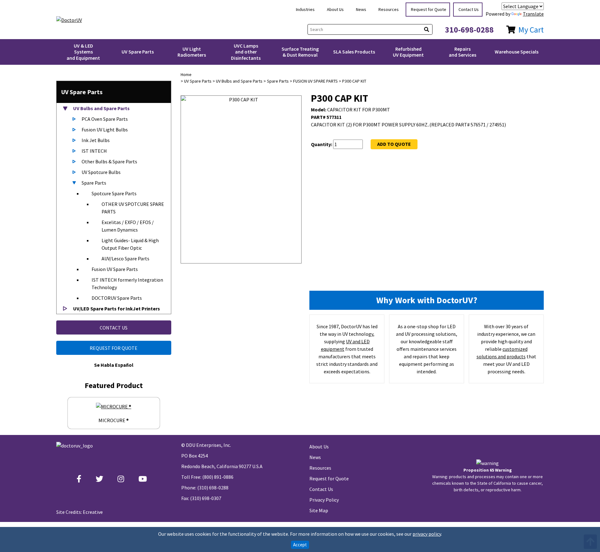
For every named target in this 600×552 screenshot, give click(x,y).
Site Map (318, 510)
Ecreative (93, 512)
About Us (335, 9)
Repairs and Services (462, 52)
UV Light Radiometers (192, 52)
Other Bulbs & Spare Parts (109, 161)
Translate (533, 14)
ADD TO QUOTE (394, 144)
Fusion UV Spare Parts (115, 269)
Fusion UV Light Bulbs (105, 129)
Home (186, 74)
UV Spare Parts (138, 52)
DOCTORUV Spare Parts (117, 298)
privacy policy (426, 534)
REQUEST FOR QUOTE (114, 348)
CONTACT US (114, 328)
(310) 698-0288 (212, 487)
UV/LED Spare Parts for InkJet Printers (116, 308)
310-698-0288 (469, 29)
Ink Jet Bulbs (96, 140)
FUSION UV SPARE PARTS (315, 81)
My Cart (531, 29)
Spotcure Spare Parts (114, 193)
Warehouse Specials (516, 52)
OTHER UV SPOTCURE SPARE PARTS (133, 208)
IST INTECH (94, 151)
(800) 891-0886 (217, 477)
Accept (300, 545)
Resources (388, 9)
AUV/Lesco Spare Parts (125, 258)
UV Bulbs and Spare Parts (101, 108)
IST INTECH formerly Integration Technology (127, 283)
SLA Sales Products (354, 52)
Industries (305, 9)
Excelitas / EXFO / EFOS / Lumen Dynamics (128, 226)
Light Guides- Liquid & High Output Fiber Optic (130, 244)
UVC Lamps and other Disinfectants (246, 52)
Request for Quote (428, 9)
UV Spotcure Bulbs (101, 172)
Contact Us (468, 9)
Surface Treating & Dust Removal (300, 52)
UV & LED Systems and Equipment (83, 52)
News (361, 9)
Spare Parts (94, 183)
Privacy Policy (324, 500)
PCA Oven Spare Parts (105, 119)
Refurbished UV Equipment (408, 52)
